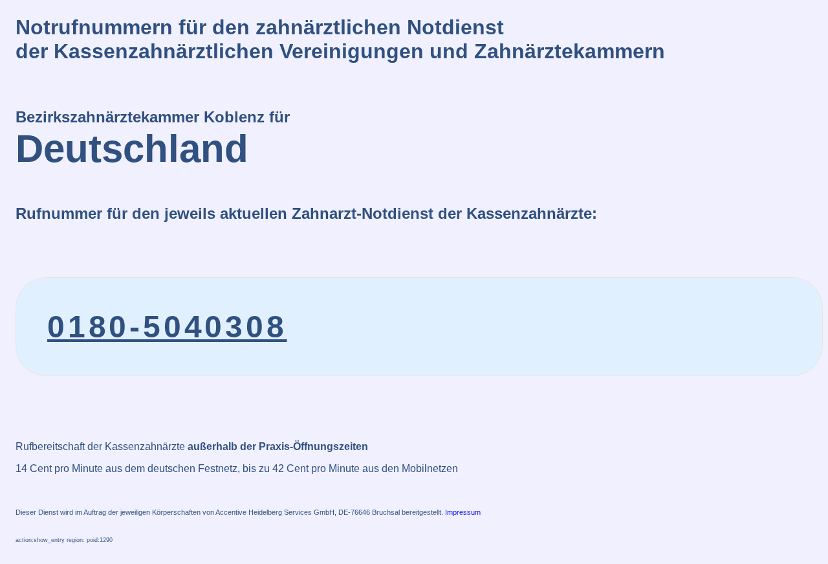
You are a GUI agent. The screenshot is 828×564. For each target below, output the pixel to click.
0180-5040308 (167, 327)
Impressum (463, 512)
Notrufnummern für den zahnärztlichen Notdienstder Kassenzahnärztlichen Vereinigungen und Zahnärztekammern (340, 39)
